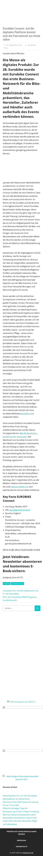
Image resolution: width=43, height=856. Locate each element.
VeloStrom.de (28, 853)
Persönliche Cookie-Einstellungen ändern (21, 832)
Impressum (21, 840)
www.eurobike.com (20, 486)
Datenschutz (21, 846)
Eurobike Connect (17, 583)
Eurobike (6, 583)
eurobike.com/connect (20, 510)
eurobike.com (27, 413)
